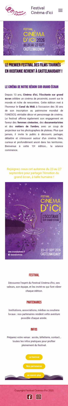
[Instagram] (38, 396)
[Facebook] (29, 396)
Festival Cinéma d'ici (42, 10)
